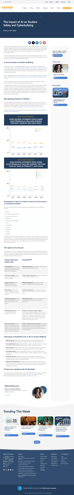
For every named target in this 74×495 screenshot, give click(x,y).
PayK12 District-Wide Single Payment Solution (27, 473)
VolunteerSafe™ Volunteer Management (26, 466)
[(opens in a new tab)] (60, 93)
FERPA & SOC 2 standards (49, 488)
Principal (42, 460)
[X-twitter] (6, 469)
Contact (58, 8)
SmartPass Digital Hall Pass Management (26, 468)
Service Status (64, 461)
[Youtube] (10, 469)
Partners (38, 8)
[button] (69, 2)
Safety (41, 461)
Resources (45, 8)
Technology (42, 467)
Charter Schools (54, 460)
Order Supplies (64, 458)
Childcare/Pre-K (54, 463)
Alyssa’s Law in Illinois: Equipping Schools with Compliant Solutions (61, 429)
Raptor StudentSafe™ (58, 74)
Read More (7, 435)
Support (62, 460)
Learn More (7, 395)
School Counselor (43, 456)
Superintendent (43, 458)
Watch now (56, 77)
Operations (42, 465)
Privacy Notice (48, 493)
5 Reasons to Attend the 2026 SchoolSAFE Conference (10, 428)
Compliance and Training (23, 464)
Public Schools (54, 456)
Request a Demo (67, 8)
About (52, 8)
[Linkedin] (8, 469)
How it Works (21, 456)
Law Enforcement (43, 463)
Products (25, 8)
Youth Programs (54, 461)
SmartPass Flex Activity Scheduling (25, 470)
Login (62, 456)
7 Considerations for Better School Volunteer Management (45, 428)
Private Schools (54, 458)
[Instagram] (12, 469)
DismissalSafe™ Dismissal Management (26, 471)
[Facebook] (4, 469)
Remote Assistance (65, 463)
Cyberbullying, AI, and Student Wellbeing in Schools (59, 101)
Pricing (31, 8)
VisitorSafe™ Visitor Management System (26, 461)
